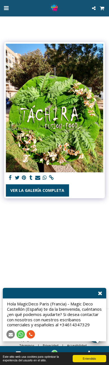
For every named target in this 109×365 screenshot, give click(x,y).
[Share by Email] (37, 177)
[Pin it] (24, 177)
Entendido (89, 358)
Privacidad (50, 345)
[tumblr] (31, 177)
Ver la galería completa (37, 190)
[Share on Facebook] (10, 177)
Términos (26, 345)
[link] (51, 177)
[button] (6, 8)
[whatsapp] (44, 177)
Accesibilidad (77, 345)
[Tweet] (17, 177)
